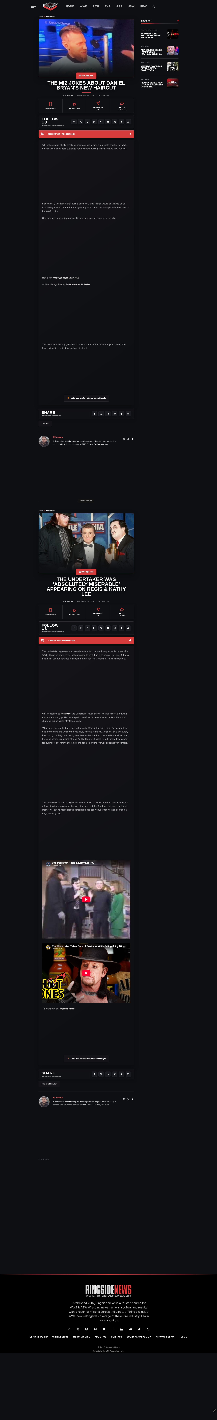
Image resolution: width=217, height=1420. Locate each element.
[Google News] (87, 121)
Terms (183, 1337)
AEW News (145, 46)
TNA (108, 6)
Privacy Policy (165, 1337)
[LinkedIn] (94, 121)
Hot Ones (66, 713)
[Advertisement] (61, 322)
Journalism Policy (139, 1337)
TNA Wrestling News (149, 30)
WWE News (50, 16)
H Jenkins (69, 95)
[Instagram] (114, 121)
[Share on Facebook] (94, 413)
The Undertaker (49, 1084)
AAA (119, 6)
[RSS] (148, 1329)
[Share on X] (101, 413)
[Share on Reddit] (121, 413)
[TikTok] (139, 1329)
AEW (96, 6)
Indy (143, 6)
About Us (100, 1337)
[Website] (123, 438)
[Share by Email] (128, 413)
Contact (116, 1337)
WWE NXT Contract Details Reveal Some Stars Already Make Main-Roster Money (152, 68)
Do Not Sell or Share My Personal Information (108, 1351)
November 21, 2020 (79, 284)
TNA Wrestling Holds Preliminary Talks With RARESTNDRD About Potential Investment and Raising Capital (151, 36)
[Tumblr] (113, 1329)
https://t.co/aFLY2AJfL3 (66, 277)
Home (70, 6)
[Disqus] (86, 1202)
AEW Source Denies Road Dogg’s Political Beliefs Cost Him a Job (151, 52)
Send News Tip (39, 1337)
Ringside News (66, 1008)
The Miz (45, 423)
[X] (80, 121)
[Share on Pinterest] (114, 413)
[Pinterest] (101, 121)
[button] (153, 6)
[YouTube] (108, 121)
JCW (131, 6)
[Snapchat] (121, 121)
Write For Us (60, 1337)
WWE (83, 6)
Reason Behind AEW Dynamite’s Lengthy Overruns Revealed (152, 85)
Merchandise (81, 1337)
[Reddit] (128, 121)
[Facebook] (74, 121)
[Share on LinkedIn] (108, 413)
